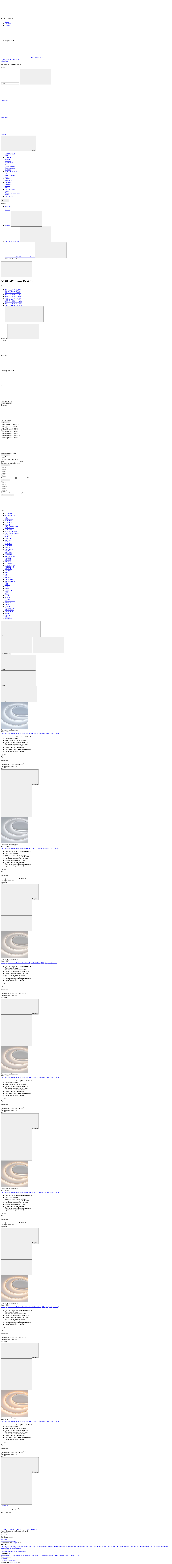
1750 (5, 471)
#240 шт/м (8, 535)
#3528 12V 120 (10, 565)
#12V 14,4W (9, 519)
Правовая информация (8, 1541)
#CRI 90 (7, 583)
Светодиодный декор (145, 1546)
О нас (7, 22)
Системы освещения (8, 179)
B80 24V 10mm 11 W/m (12, 291)
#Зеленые (8, 604)
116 (5, 484)
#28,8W (7, 551)
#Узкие (7, 617)
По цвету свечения (7, 370)
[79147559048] (16, 1527)
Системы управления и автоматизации (42, 1546)
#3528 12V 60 (9, 567)
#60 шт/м (8, 578)
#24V (6, 537)
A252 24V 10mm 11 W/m (13, 293)
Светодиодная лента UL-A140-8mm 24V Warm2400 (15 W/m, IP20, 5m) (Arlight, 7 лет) (30, 1421)
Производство (9, 1551)
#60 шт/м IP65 (9, 579)
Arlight (14, 1543)
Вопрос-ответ (39, 1555)
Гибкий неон (7, 186)
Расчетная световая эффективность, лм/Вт (15, 478)
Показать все (6, 636)
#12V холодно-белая (12, 533)
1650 (5, 469)
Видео (9, 1555)
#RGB (7, 595)
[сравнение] (16, 793)
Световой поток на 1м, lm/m (10, 463)
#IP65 (7, 592)
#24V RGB (8, 547)
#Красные (8, 606)
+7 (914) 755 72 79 (19, 1529)
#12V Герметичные (11, 526)
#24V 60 (7, 542)
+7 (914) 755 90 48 (7, 1529)
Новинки (8, 206)
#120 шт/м (8, 513)
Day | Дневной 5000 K (11, 427)
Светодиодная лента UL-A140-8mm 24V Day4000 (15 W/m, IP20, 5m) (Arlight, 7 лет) (29, 963)
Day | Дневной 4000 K (11, 429)
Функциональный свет (80, 1546)
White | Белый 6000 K (11, 424)
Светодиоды (9, 196)
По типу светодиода (8, 386)
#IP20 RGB (8, 590)
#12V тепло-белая (11, 531)
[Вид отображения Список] (48, 645)
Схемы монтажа (58, 1555)
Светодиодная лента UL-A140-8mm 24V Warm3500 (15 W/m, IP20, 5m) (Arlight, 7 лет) (30, 1077)
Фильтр (4, 701)
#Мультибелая (9, 608)
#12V (6, 517)
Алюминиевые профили (10, 169)
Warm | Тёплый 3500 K (11, 431)
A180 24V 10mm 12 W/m (13, 298)
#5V (6, 576)
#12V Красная (9, 528)
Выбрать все (5, 422)
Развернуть (9, 321)
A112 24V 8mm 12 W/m (13, 294)
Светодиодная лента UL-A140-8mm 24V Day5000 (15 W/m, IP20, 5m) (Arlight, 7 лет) (29, 848)
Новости (8, 23)
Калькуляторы (48, 1555)
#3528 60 (8, 570)
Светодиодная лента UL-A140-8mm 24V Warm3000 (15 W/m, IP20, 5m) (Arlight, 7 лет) (30, 1192)
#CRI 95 (7, 585)
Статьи (32, 1555)
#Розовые (8, 613)
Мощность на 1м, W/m (8, 453)
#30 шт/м (8, 561)
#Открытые (9, 611)
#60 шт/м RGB (10, 581)
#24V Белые (9, 549)
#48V (6, 574)
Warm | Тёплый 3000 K (11, 433)
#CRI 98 (7, 586)
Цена (3, 669)
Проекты (8, 25)
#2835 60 (8, 560)
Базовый (4, 355)
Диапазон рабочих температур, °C (12, 493)
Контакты (16, 59)
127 (5, 489)
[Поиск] (35, 76)
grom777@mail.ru (31, 1529)
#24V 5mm (8, 540)
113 (5, 482)
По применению (6, 401)
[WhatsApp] (16, 57)
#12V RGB (8, 524)
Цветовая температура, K (9, 459)
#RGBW (7, 597)
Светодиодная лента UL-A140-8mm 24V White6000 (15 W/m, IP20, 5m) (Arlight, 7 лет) (30, 733)
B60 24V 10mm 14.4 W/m (13, 305)
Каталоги (4, 1555)
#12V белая (8, 529)
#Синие (7, 615)
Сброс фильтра (6, 403)
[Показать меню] (26, 219)
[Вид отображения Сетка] (16, 645)
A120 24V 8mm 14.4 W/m (13, 302)
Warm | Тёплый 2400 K (11, 438)
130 (5, 491)
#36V (6, 572)
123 (5, 486)
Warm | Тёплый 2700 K (11, 435)
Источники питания (8, 158)
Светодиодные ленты (8, 1546)
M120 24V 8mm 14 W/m (13, 300)
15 (4, 457)
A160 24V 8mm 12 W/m (13, 296)
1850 (5, 476)
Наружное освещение (8, 183)
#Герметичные (10, 601)
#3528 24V (8, 569)
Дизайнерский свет (94, 1546)
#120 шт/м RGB (10, 515)
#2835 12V (8, 554)
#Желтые (8, 602)
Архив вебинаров (24, 1555)
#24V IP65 (8, 544)
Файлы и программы (71, 1555)
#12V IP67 (8, 522)
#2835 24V (8, 558)
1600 (5, 467)
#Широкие (8, 619)
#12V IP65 (8, 520)
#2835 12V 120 (10, 556)
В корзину (34, 784)
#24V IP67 (8, 545)
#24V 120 (8, 538)
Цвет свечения (6, 420)
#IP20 (7, 588)
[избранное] (16, 809)
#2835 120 (8, 553)
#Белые (7, 599)
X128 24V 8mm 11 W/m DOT (14, 289)
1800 (5, 474)
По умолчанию (6, 653)
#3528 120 (8, 563)
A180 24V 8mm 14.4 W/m (13, 303)
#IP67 (7, 594)
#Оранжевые (9, 610)
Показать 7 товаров (7, 495)
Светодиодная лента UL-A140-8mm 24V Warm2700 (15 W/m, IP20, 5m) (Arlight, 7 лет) (30, 1307)
